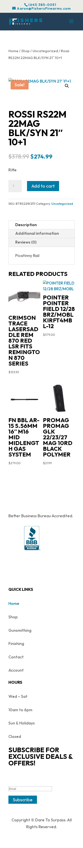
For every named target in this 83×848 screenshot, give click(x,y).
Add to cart (43, 186)
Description (26, 224)
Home (13, 50)
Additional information (37, 233)
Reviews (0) (26, 242)
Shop (25, 50)
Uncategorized (45, 50)
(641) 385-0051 (42, 4)
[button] (67, 86)
